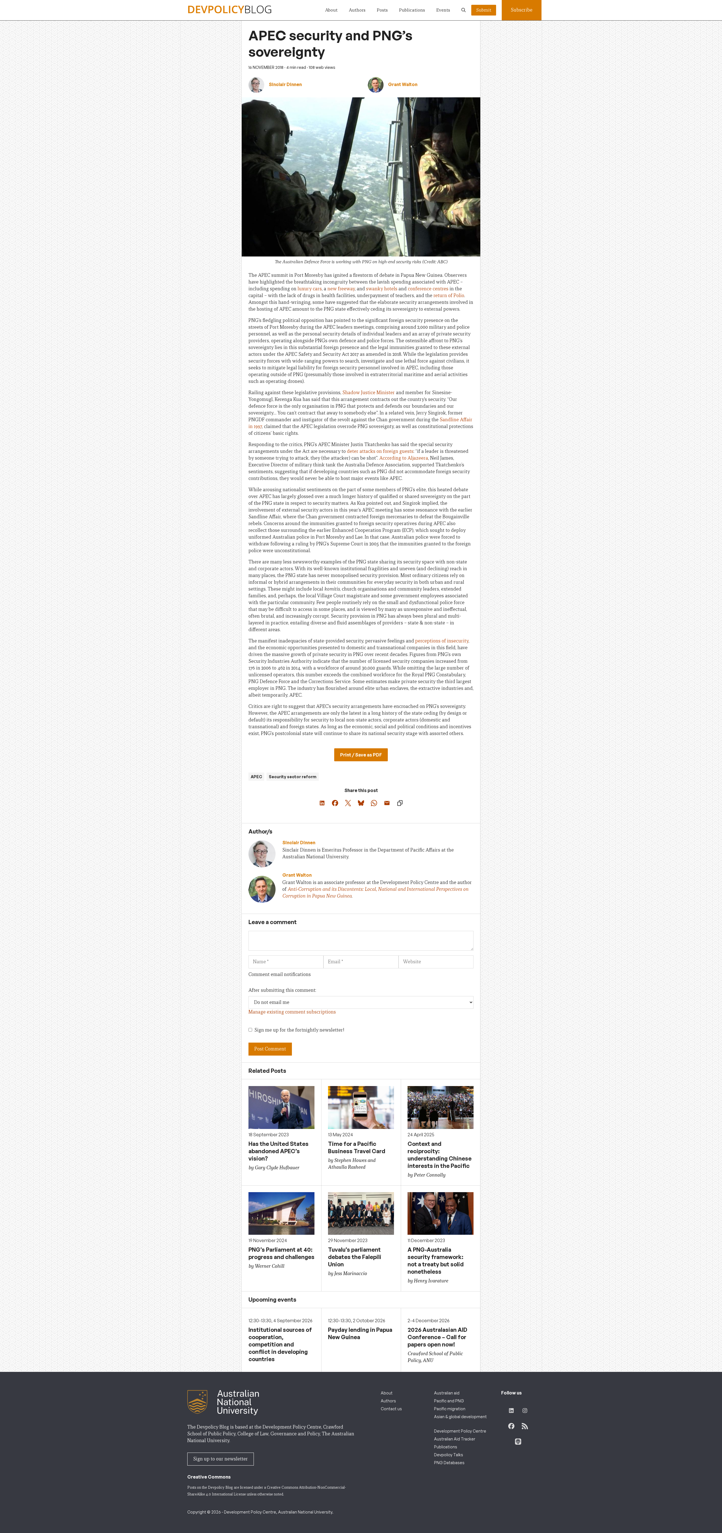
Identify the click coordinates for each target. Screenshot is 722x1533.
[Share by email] (387, 803)
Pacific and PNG (449, 1400)
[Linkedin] (292, 904)
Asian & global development (460, 1416)
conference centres (428, 289)
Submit (483, 10)
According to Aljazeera (403, 458)
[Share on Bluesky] (361, 803)
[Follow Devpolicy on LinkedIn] (511, 1410)
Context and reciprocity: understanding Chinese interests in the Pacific (440, 1154)
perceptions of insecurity (441, 641)
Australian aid (446, 1393)
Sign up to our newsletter (220, 1459)
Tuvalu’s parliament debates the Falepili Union (354, 1257)
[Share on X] (348, 803)
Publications (412, 10)
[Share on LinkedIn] (322, 803)
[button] (463, 10)
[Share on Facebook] (335, 803)
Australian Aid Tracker (454, 1438)
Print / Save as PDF (361, 755)
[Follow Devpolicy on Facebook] (511, 1426)
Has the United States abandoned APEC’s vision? (278, 1151)
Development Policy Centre (460, 1431)
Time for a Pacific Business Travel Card (356, 1147)
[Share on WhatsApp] (374, 803)
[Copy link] (400, 803)
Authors (357, 10)
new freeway (341, 289)
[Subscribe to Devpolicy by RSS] (525, 1426)
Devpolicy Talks (448, 1454)
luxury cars (310, 289)
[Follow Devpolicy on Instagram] (525, 1410)
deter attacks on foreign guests (380, 451)
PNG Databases (449, 1462)
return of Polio (448, 296)
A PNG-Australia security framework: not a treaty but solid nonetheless (436, 1260)
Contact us (391, 1408)
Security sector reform (292, 776)
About (331, 10)
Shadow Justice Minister (368, 393)
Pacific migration (449, 1408)
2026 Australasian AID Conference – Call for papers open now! (437, 1337)
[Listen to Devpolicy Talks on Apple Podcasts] (518, 1441)
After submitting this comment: (282, 990)
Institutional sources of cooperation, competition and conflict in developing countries (280, 1344)
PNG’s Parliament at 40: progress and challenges (281, 1253)
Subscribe (521, 10)
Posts (382, 10)
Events (443, 10)
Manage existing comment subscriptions (292, 1012)
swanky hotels (381, 289)
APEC (256, 776)
